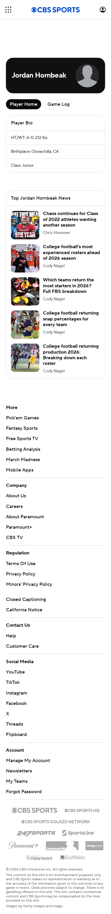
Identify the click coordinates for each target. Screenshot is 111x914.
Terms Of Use (21, 564)
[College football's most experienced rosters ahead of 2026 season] (25, 258)
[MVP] (94, 843)
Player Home (23, 104)
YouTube (15, 672)
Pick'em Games (22, 418)
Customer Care (22, 646)
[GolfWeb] (72, 858)
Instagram (16, 693)
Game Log (58, 104)
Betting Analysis (23, 449)
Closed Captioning (26, 599)
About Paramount (25, 517)
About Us (16, 496)
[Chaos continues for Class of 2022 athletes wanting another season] (25, 225)
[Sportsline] (78, 832)
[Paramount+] (23, 844)
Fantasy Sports (22, 428)
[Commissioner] (62, 843)
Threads (14, 724)
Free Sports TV (22, 439)
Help (11, 636)
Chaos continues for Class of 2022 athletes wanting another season (70, 219)
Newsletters (19, 771)
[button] (8, 9)
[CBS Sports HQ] (82, 810)
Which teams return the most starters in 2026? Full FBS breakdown (68, 285)
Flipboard (16, 734)
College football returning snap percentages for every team (71, 318)
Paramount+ (19, 527)
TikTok (13, 682)
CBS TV (14, 538)
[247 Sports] (36, 832)
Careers (14, 506)
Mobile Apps (19, 470)
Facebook (16, 703)
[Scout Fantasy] (39, 857)
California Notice (24, 610)
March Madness (23, 460)
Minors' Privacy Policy (29, 584)
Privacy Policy (20, 574)
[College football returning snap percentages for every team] (25, 324)
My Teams (17, 781)
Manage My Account (28, 761)
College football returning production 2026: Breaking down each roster (71, 354)
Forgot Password (24, 792)
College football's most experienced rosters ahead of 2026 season (71, 252)
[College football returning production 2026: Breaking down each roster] (25, 358)
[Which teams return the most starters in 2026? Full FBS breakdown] (25, 291)
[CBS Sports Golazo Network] (55, 821)
